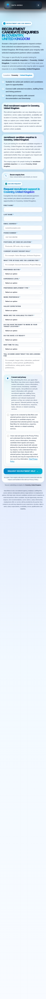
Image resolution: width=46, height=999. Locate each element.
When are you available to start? (19, 315)
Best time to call (11, 344)
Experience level (12, 278)
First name (9, 205)
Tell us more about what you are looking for (22, 354)
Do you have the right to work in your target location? (20, 325)
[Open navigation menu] (38, 5)
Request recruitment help (23, 471)
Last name (9, 214)
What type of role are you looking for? (22, 260)
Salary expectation (12, 306)
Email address (10, 223)
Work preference (12, 297)
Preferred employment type (16, 288)
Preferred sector (12, 269)
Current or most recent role (17, 251)
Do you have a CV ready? (14, 335)
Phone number (10, 233)
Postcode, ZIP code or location (18, 242)
